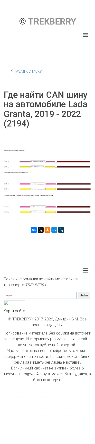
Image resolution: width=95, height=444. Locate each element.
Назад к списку (28, 71)
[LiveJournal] (61, 230)
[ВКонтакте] (34, 230)
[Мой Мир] (54, 230)
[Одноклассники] (47, 230)
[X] (41, 230)
